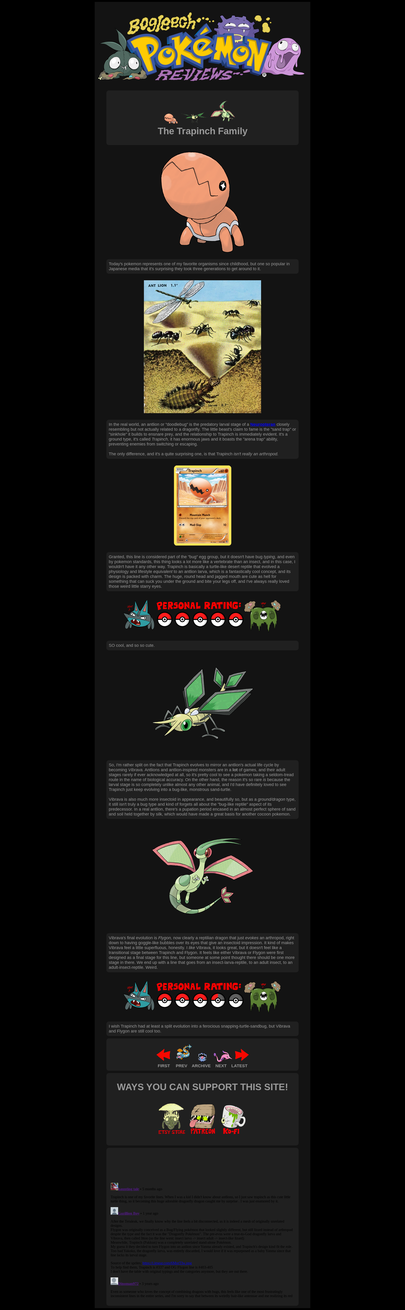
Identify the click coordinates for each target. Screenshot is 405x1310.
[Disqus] (202, 1239)
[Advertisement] (194, 1164)
